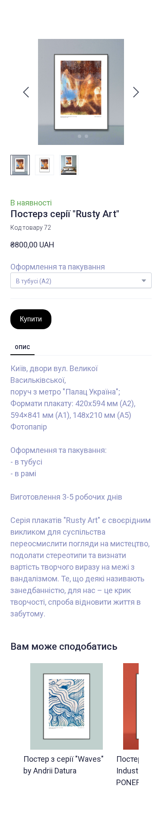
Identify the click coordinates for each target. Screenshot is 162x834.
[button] (30, 319)
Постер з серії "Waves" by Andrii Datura (63, 764)
